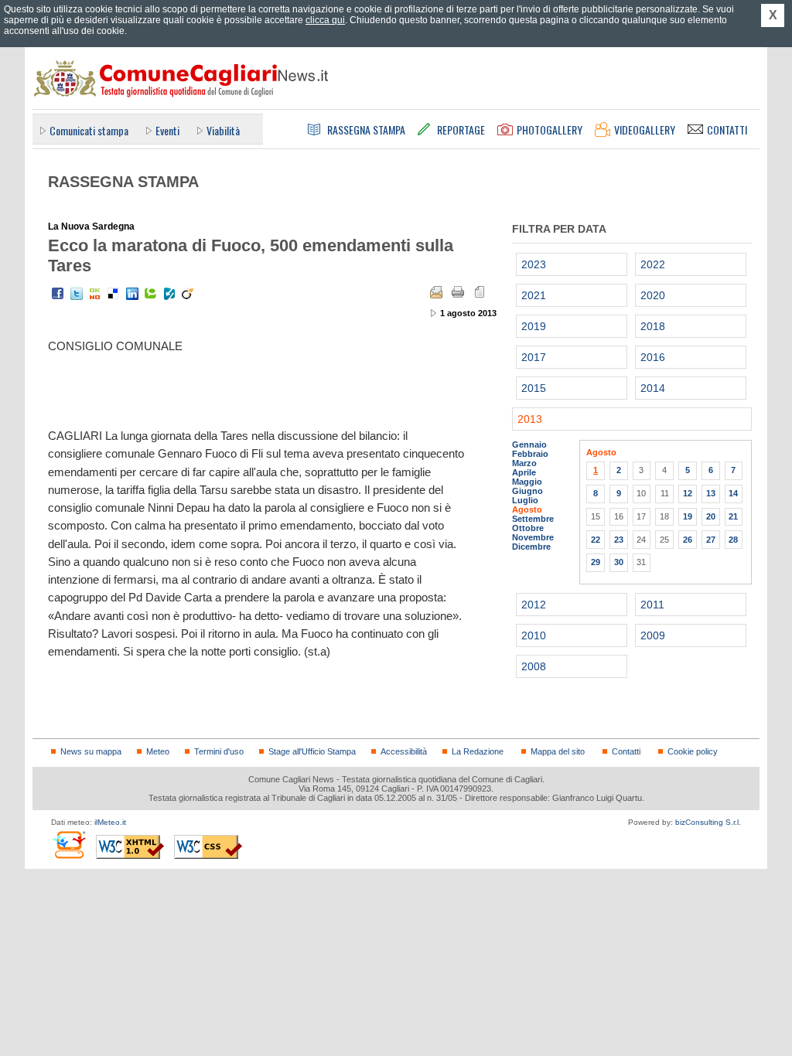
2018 (652, 326)
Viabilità (223, 130)
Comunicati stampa (89, 130)
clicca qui (325, 20)
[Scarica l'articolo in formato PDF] (479, 292)
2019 (533, 326)
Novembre (533, 537)
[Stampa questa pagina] (458, 292)
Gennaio (529, 444)
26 (687, 539)
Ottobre (528, 528)
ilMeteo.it (110, 822)
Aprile (524, 472)
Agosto (527, 509)
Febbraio (530, 453)
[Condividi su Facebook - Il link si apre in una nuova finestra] (58, 294)
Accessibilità (404, 751)
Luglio (525, 500)
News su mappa (90, 751)
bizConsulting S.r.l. (708, 822)
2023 (533, 264)
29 (595, 562)
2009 (652, 635)
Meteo (157, 751)
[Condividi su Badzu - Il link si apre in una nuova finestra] (169, 294)
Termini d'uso (219, 751)
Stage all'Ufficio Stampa (312, 751)
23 (618, 539)
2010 (533, 635)
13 (710, 493)
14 (733, 493)
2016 (652, 357)
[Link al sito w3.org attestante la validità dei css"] (208, 847)
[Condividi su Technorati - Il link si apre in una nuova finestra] (151, 294)
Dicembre (531, 546)
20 (710, 516)
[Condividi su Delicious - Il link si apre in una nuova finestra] (114, 294)
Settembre (533, 518)
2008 (533, 666)
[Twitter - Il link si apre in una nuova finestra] (76, 294)
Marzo (524, 463)
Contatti (626, 751)
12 (687, 493)
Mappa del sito (558, 751)
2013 (529, 419)
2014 (652, 388)
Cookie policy (692, 751)
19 (687, 516)
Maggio (527, 481)
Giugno (527, 491)
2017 (533, 357)
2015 (533, 388)
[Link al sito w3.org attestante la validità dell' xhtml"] (130, 847)
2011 (652, 604)
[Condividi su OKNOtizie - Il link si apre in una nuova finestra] (95, 294)
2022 (652, 264)
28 (733, 539)
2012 (533, 604)
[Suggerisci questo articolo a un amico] (436, 292)
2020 (652, 295)
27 (710, 539)
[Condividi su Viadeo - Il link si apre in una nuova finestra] (188, 294)
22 (595, 539)
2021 (533, 295)
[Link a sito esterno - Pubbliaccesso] (68, 844)
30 (618, 562)
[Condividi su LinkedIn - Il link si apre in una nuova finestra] (132, 294)
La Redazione (478, 751)
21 (733, 516)
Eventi (167, 130)
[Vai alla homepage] (180, 78)
